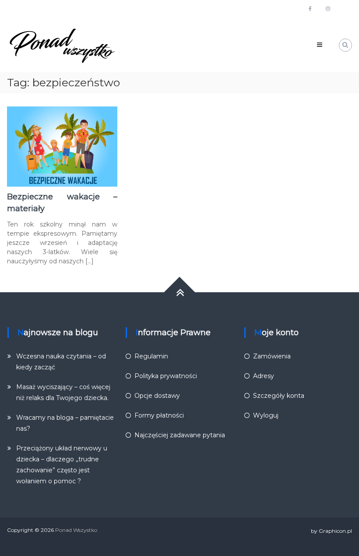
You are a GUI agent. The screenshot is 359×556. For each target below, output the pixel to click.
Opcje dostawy (157, 396)
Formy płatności (159, 415)
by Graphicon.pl (331, 531)
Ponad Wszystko (76, 530)
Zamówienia (272, 356)
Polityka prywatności (165, 376)
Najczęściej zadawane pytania (179, 435)
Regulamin (151, 356)
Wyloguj (265, 415)
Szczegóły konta (278, 396)
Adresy (263, 376)
